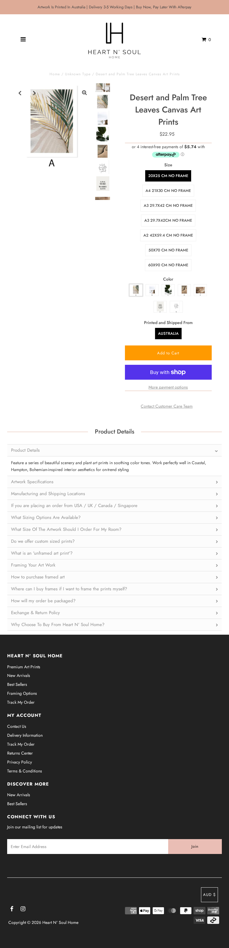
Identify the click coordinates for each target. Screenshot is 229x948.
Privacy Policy (19, 762)
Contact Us (16, 726)
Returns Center (20, 753)
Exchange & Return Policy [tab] (35, 612)
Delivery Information (25, 735)
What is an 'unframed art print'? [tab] (41, 553)
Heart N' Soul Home (60, 922)
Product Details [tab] (25, 450)
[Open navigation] (23, 39)
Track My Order (21, 702)
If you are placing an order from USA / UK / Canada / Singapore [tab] (74, 505)
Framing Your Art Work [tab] (33, 565)
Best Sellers (17, 684)
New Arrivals (18, 675)
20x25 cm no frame (168, 176)
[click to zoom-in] (84, 92)
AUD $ (209, 894)
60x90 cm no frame (168, 265)
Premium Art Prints (23, 667)
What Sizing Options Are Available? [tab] (46, 517)
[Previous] (20, 92)
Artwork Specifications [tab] (32, 481)
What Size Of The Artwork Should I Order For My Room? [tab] (66, 529)
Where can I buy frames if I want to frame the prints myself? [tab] (69, 589)
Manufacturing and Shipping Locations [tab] (48, 493)
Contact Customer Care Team (167, 406)
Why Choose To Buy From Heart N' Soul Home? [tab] (57, 624)
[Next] (34, 92)
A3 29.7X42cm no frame (168, 220)
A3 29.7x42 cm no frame (168, 205)
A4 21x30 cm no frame (168, 190)
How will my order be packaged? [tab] (43, 600)
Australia (168, 333)
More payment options (168, 387)
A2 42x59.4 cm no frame (168, 235)
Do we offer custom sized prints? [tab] (43, 541)
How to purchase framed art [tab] (38, 577)
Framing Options (22, 693)
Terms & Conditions (24, 771)
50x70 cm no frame (168, 250)
